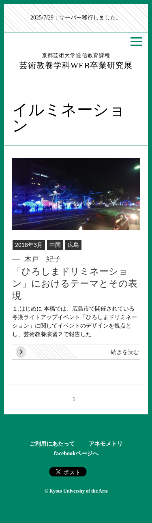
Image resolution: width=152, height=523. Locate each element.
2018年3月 (29, 245)
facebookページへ (76, 453)
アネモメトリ (106, 444)
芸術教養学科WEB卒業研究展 (76, 61)
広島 (73, 245)
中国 (55, 245)
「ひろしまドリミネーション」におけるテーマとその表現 (74, 283)
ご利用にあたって (52, 444)
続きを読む (125, 352)
